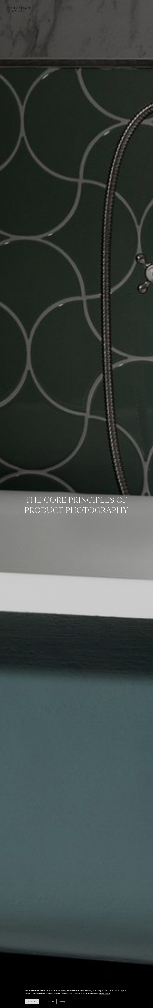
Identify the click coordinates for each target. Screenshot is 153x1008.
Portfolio (126, 9)
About (130, 9)
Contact (135, 9)
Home (143, 9)
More (139, 9)
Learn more (104, 994)
